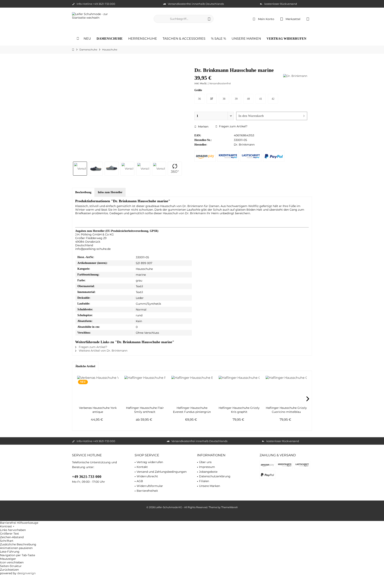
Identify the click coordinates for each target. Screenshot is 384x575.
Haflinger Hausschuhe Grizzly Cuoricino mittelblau (286, 410)
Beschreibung (83, 192)
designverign (26, 573)
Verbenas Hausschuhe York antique (98, 410)
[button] (192, 526)
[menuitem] (308, 19)
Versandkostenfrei (220, 83)
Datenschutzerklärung (214, 476)
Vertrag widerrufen (150, 462)
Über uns (205, 462)
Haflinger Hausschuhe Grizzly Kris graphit (239, 410)
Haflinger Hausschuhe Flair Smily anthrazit (145, 410)
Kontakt (142, 467)
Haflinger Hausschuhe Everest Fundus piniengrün (192, 410)
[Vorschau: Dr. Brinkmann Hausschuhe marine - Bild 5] (143, 169)
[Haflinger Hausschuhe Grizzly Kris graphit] (239, 390)
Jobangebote (208, 471)
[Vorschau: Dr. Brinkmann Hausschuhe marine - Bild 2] (96, 169)
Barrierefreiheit (147, 491)
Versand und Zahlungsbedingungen (162, 471)
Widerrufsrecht (147, 476)
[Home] (78, 39)
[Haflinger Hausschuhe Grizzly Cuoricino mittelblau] (286, 390)
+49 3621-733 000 (86, 476)
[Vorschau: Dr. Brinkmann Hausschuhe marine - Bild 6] (159, 169)
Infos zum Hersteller (110, 192)
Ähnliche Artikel (85, 366)
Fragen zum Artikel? (232, 126)
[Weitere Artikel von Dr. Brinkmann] (295, 76)
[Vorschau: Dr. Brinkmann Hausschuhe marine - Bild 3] (112, 169)
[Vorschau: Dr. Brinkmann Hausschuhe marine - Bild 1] (80, 169)
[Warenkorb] (308, 19)
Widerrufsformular (150, 486)
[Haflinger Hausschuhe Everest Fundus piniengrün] (192, 390)
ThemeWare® (229, 507)
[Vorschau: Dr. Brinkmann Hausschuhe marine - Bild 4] (127, 169)
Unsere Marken (209, 486)
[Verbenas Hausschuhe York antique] (97, 390)
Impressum (207, 467)
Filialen (204, 481)
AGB (140, 481)
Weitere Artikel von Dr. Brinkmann (102, 350)
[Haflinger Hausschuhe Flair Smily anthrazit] (145, 390)
